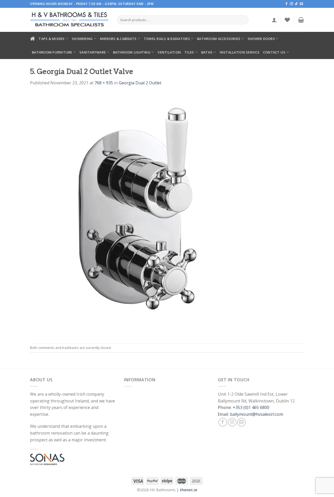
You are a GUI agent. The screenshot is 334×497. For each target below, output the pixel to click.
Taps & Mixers (51, 38)
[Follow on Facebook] (286, 4)
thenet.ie (188, 489)
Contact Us (274, 52)
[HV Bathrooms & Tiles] (69, 20)
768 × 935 (103, 83)
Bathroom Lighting (132, 52)
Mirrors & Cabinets (118, 38)
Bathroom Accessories (218, 38)
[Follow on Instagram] (291, 4)
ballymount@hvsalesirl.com (256, 414)
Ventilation (169, 52)
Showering (82, 38)
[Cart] (301, 20)
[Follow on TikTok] (296, 4)
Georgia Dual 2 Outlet (140, 83)
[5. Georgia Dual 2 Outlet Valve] (130, 214)
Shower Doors (261, 38)
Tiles (189, 52)
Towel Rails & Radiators (167, 38)
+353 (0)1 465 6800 (251, 407)
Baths (206, 52)
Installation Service (239, 52)
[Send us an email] (301, 4)
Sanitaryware (92, 52)
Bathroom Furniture (52, 52)
